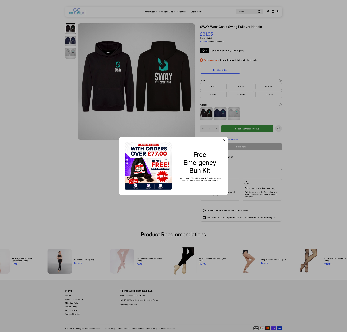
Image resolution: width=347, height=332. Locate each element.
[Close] (224, 140)
